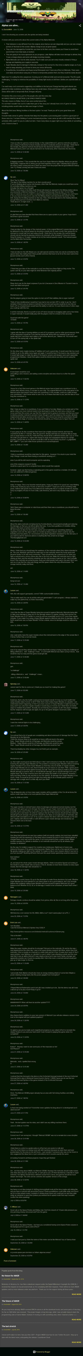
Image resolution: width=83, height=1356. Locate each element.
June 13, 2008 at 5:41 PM (19, 289)
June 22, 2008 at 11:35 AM (19, 963)
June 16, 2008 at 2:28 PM (19, 603)
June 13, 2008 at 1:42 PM (19, 242)
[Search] (80, 4)
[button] (80, 26)
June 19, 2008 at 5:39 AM (19, 891)
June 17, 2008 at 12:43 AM (19, 657)
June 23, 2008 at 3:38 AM (19, 978)
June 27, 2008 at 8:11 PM (19, 1113)
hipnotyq (13, 684)
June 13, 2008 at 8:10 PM (19, 342)
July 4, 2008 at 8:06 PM (18, 1200)
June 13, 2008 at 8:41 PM (19, 362)
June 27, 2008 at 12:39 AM (19, 1052)
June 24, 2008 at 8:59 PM (19, 1006)
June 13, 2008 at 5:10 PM (19, 274)
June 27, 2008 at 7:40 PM (19, 1098)
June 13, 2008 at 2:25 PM (19, 259)
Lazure (12, 590)
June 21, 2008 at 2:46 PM (19, 939)
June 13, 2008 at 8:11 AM (19, 205)
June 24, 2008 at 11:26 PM (19, 1020)
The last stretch (9, 1326)
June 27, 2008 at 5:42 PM (19, 1083)
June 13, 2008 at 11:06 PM (19, 379)
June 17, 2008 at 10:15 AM (19, 713)
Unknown (13, 369)
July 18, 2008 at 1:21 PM (18, 1230)
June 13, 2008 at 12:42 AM (19, 152)
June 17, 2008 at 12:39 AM (19, 640)
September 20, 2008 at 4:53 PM (21, 1256)
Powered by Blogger (43, 1352)
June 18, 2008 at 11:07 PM (19, 826)
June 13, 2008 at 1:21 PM (19, 220)
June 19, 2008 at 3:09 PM (19, 903)
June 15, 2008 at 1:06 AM (19, 514)
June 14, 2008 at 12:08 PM (19, 475)
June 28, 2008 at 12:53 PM (19, 1180)
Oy (11, 177)
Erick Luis (13, 923)
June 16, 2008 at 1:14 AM (19, 571)
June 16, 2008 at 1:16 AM (19, 584)
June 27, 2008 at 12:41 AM (19, 1067)
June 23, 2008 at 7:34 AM (19, 993)
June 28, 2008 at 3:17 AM (19, 1161)
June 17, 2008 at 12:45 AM (19, 678)
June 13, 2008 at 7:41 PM (19, 323)
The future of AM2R (10, 1301)
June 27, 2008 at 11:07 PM (19, 1126)
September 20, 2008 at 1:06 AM (21, 1243)
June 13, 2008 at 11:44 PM (19, 422)
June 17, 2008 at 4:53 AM (19, 690)
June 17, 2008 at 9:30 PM (19, 726)
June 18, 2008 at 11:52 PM (19, 870)
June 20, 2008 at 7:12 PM (19, 916)
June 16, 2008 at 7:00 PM (19, 625)
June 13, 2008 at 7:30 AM (19, 171)
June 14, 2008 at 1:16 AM (19, 445)
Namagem (14, 897)
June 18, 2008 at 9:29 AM (19, 752)
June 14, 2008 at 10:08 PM (19, 498)
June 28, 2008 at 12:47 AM (19, 1139)
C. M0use (13, 1207)
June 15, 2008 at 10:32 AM (19, 541)
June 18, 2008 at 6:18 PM (19, 797)
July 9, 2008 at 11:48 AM (18, 1215)
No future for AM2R (10, 1276)
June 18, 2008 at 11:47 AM (19, 783)
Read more (76, 1294)
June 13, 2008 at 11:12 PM (19, 400)
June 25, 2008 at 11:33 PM (19, 1037)
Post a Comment (10, 1261)
